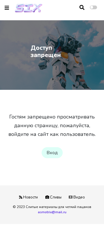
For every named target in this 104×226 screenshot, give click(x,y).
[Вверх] (87, 210)
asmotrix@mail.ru (52, 212)
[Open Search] (81, 7)
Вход (52, 153)
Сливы (55, 197)
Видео (79, 197)
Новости (30, 197)
